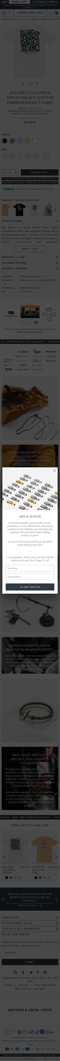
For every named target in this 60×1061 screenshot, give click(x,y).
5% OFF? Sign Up (30, 587)
